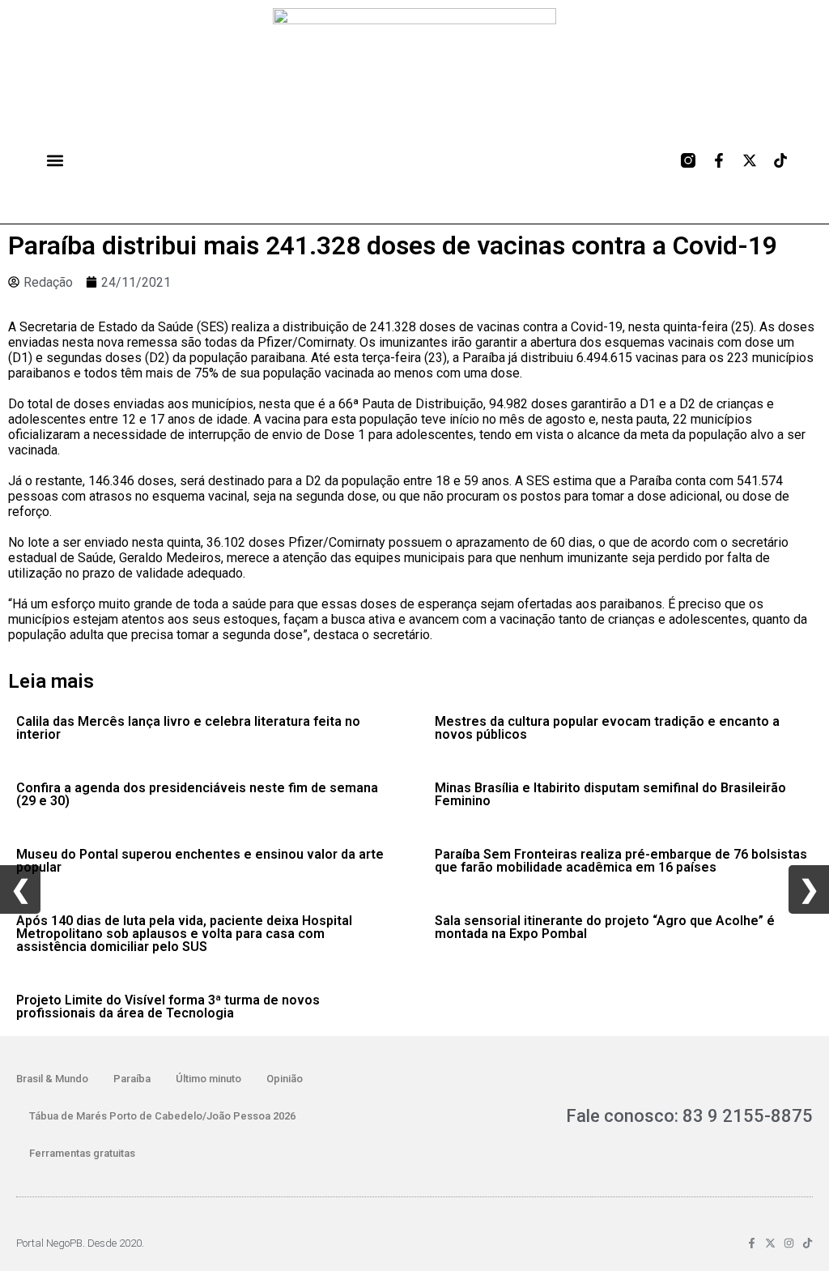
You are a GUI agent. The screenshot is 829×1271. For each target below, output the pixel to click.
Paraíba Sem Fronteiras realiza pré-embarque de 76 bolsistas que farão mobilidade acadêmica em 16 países (621, 861)
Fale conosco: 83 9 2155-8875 (689, 1116)
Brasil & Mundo (52, 1079)
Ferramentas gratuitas (82, 1153)
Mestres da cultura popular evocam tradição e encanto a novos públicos (607, 728)
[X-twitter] (749, 160)
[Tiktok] (780, 160)
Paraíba (132, 1079)
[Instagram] (789, 1243)
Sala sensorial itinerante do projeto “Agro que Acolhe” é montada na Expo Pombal (605, 927)
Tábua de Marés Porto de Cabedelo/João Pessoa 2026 (162, 1116)
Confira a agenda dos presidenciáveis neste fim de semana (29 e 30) (197, 794)
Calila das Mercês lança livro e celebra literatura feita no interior (188, 728)
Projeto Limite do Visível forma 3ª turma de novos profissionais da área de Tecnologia (168, 1006)
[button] (54, 160)
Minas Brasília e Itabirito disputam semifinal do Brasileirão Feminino (610, 794)
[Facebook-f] (719, 160)
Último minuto (208, 1079)
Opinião (284, 1079)
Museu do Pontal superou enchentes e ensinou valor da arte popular (200, 861)
